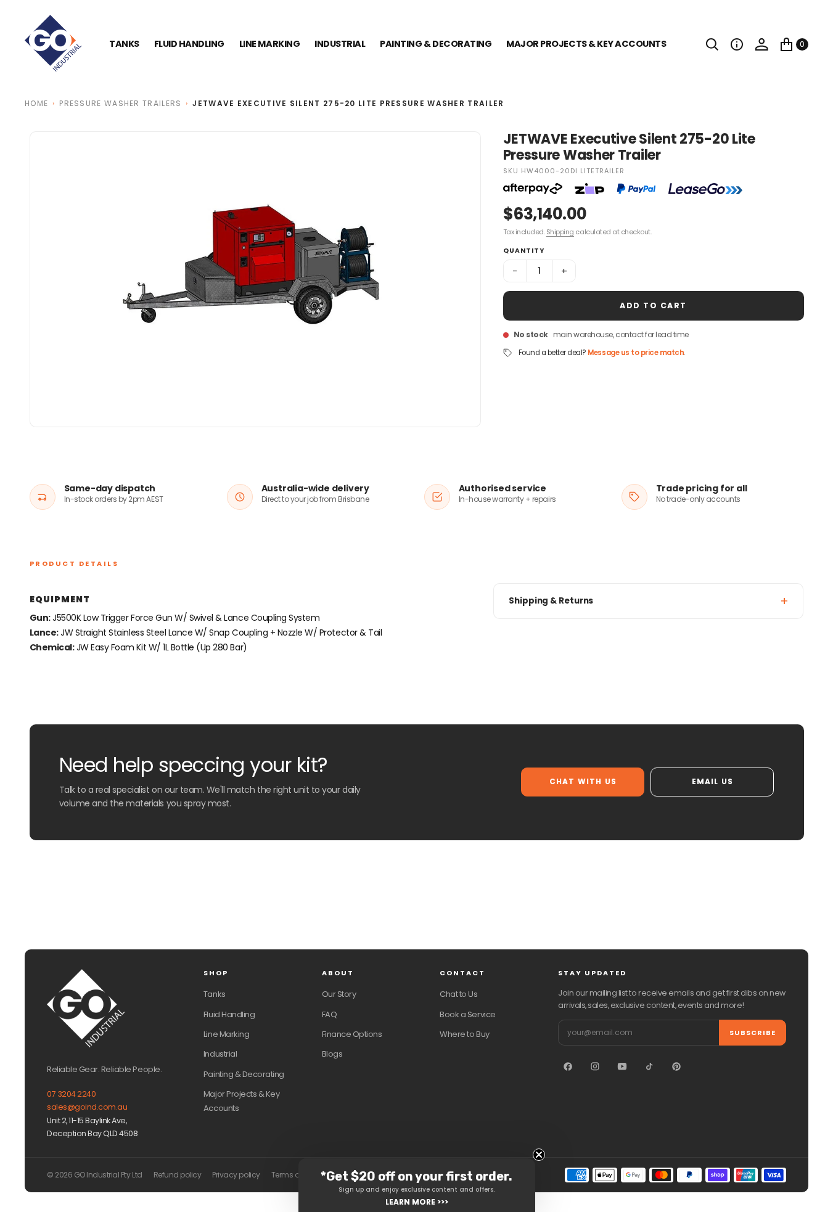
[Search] (712, 44)
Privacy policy (236, 1175)
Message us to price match (636, 353)
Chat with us (583, 781)
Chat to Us (458, 994)
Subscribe (752, 1033)
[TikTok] (649, 1066)
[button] (736, 44)
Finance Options (352, 1034)
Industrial (339, 44)
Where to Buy (464, 1034)
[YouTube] (622, 1066)
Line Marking (269, 44)
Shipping (560, 232)
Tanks (214, 994)
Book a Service (467, 1014)
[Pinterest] (676, 1066)
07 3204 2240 (71, 1094)
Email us (713, 781)
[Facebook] (568, 1066)
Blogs (332, 1054)
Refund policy (178, 1175)
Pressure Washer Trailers (120, 103)
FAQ (329, 1014)
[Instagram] (595, 1066)
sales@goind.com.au (87, 1107)
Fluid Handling (189, 44)
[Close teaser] (539, 1155)
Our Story (339, 994)
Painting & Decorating (435, 44)
